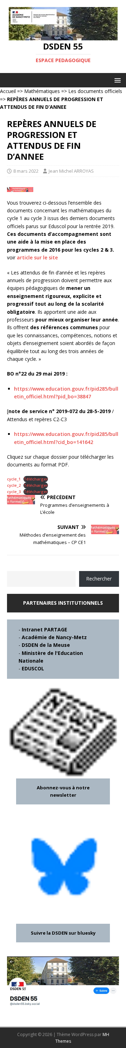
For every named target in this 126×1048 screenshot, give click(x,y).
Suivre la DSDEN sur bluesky (63, 933)
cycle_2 (14, 485)
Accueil (8, 91)
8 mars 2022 (25, 171)
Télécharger (35, 479)
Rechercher (99, 578)
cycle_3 (14, 491)
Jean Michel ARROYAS (71, 171)
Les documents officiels (95, 91)
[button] (116, 80)
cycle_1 (14, 479)
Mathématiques (42, 91)
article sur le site (37, 257)
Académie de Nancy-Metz (54, 637)
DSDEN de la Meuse (46, 645)
